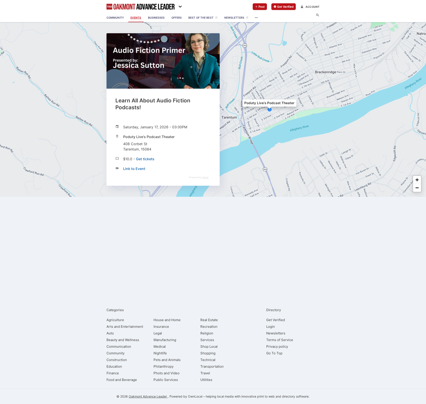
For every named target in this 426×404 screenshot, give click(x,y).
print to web (266, 396)
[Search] (318, 15)
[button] (269, 109)
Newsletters (275, 333)
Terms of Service (279, 340)
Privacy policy (277, 346)
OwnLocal (195, 396)
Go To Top (274, 353)
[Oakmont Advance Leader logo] (140, 7)
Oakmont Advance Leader (148, 396)
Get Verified (275, 320)
